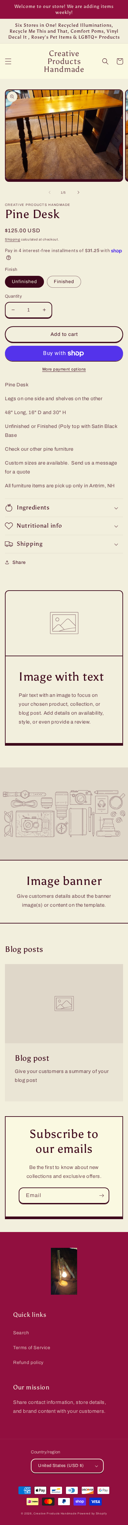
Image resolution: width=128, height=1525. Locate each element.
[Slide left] (49, 192)
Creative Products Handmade (54, 1513)
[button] (8, 61)
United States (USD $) (61, 1465)
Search (21, 1332)
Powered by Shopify (92, 1513)
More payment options (64, 369)
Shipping (12, 239)
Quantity (13, 296)
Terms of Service (32, 1347)
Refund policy (28, 1362)
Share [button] (19, 562)
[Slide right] (78, 192)
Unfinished (24, 281)
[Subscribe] (101, 1195)
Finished (64, 281)
